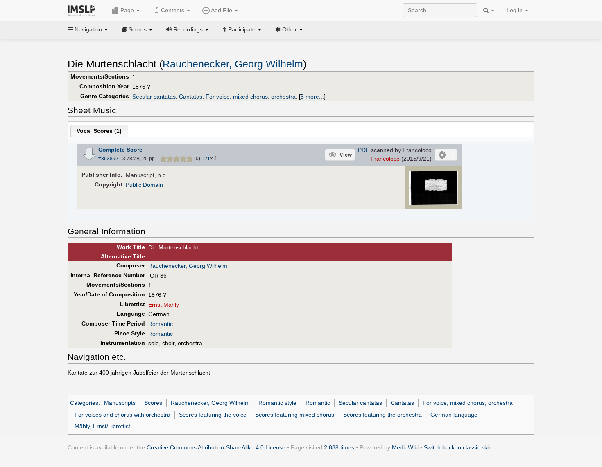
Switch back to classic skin (458, 447)
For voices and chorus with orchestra (122, 414)
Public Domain (144, 185)
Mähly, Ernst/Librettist (102, 426)
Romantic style (277, 403)
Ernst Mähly (163, 304)
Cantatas (190, 96)
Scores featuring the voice (213, 414)
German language (454, 414)
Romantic (160, 324)
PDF (363, 150)
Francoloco (385, 158)
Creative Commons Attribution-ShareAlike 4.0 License (216, 447)
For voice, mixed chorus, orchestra (251, 96)
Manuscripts (120, 403)
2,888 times (339, 447)
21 (207, 159)
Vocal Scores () (99, 131)
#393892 (108, 159)
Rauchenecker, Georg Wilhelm (233, 64)
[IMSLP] (83, 10)
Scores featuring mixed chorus (294, 414)
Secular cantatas (154, 96)
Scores (153, 403)
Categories (84, 403)
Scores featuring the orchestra (382, 414)
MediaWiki (405, 447)
